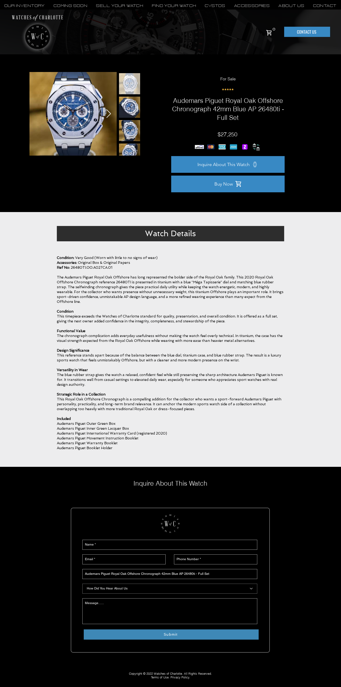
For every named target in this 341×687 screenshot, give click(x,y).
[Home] (269, 32)
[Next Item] (108, 113)
